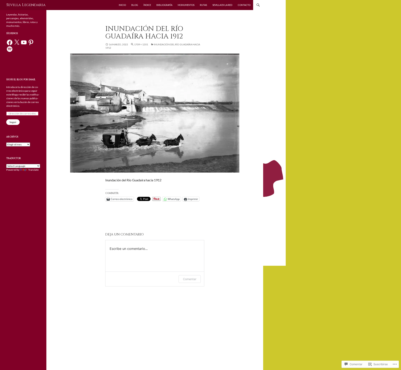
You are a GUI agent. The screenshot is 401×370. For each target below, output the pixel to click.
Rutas (203, 5)
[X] (16, 42)
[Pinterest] (31, 42)
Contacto (244, 5)
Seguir (12, 122)
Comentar (189, 279)
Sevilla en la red (222, 5)
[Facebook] (9, 42)
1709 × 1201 (141, 44)
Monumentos (186, 5)
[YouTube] (23, 42)
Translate (33, 169)
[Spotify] (9, 49)
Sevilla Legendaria (26, 5)
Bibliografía (164, 5)
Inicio (122, 5)
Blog (134, 5)
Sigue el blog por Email (21, 79)
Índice (147, 5)
